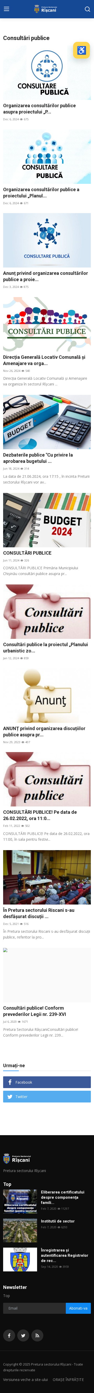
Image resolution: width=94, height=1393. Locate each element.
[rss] (37, 1335)
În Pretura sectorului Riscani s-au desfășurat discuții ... (38, 913)
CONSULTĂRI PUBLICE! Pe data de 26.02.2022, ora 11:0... (40, 815)
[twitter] (23, 1335)
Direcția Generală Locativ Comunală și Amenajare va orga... (44, 360)
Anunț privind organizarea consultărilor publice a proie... (45, 276)
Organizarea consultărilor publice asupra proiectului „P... (39, 109)
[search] (87, 9)
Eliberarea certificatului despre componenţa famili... (62, 1197)
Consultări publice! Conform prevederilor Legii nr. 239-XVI (34, 1011)
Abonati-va (78, 1308)
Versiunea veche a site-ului (25, 1379)
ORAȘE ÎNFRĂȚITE (68, 1379)
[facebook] (9, 1335)
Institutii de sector (58, 1221)
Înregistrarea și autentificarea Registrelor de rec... (64, 1255)
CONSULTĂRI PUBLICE (27, 553)
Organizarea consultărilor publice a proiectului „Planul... (41, 192)
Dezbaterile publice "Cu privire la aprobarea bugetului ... (38, 458)
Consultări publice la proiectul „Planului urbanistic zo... (45, 647)
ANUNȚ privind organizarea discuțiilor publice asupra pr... (44, 731)
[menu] (6, 9)
